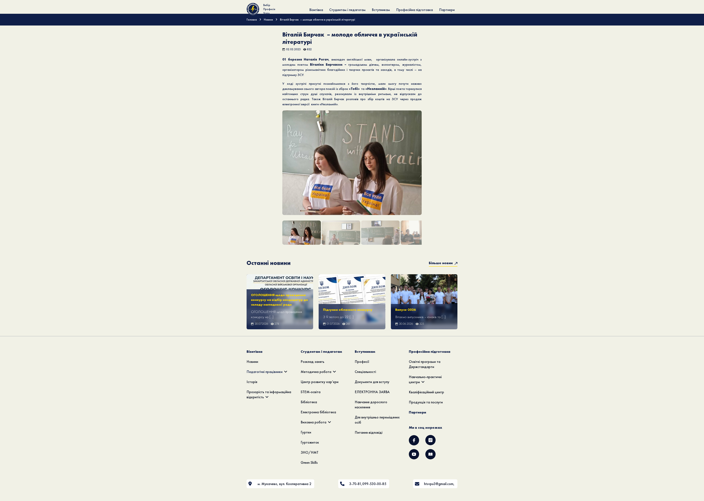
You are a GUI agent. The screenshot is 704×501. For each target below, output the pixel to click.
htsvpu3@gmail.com (438, 483)
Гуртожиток (310, 442)
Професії (362, 361)
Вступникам (381, 9)
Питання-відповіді (368, 432)
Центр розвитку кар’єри (319, 381)
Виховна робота (313, 422)
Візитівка (316, 9)
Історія (252, 381)
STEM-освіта (310, 391)
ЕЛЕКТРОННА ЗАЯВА (372, 391)
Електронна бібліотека (318, 412)
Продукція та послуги (426, 402)
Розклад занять (312, 361)
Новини (252, 361)
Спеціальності (365, 371)
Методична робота (316, 371)
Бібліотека (309, 402)
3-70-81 (355, 483)
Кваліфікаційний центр (426, 392)
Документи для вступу (372, 381)
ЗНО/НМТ (309, 452)
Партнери (447, 9)
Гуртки (306, 432)
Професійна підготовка (414, 9)
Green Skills (309, 462)
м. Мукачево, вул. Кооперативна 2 (284, 484)
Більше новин (441, 262)
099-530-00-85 (374, 483)
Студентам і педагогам (347, 9)
